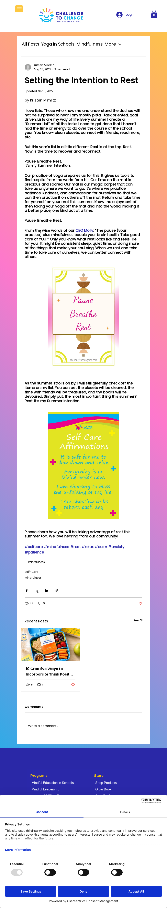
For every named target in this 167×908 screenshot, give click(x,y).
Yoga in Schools (57, 44)
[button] (154, 14)
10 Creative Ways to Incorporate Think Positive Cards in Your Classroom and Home (50, 671)
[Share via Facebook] (27, 591)
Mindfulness (89, 44)
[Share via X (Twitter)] (36, 591)
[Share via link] (56, 591)
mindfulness (36, 562)
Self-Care (31, 572)
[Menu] (19, 8)
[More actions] (139, 67)
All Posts (30, 44)
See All (138, 620)
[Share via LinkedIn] (46, 591)
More (110, 44)
